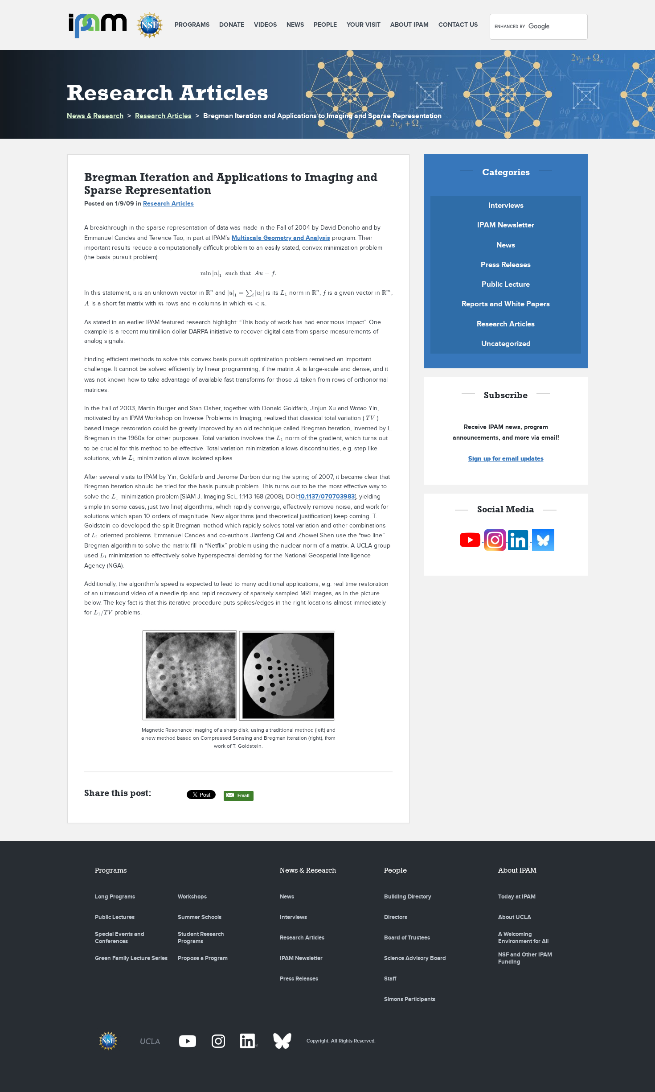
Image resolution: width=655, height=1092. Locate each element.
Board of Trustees (407, 937)
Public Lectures (115, 917)
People (325, 25)
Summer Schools (199, 917)
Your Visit (364, 25)
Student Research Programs (201, 938)
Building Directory (407, 896)
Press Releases (506, 264)
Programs (192, 25)
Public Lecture (506, 284)
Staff (390, 978)
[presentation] (238, 273)
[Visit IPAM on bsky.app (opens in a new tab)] (543, 540)
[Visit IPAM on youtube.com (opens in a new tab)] (471, 540)
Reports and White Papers (506, 304)
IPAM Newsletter (505, 225)
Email (243, 796)
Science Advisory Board (415, 958)
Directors (395, 917)
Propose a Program (203, 958)
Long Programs (115, 896)
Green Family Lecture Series (131, 958)
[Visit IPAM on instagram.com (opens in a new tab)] (496, 540)
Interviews (506, 205)
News (295, 25)
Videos (265, 25)
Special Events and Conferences (119, 938)
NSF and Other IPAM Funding (525, 958)
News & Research (95, 116)
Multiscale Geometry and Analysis (281, 238)
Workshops (192, 896)
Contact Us (458, 25)
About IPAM (409, 25)
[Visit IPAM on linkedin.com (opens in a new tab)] (520, 540)
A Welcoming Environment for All (523, 938)
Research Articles (163, 116)
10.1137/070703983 (326, 496)
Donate (231, 25)
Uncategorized (506, 343)
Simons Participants (409, 999)
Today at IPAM (517, 896)
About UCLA (514, 917)
